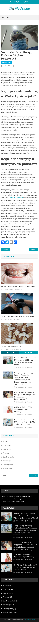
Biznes (5, 441)
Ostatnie (10, 352)
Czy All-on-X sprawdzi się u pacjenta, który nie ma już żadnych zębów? (25, 422)
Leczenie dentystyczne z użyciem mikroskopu (17, 316)
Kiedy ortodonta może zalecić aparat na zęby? (18, 286)
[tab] (10, 352)
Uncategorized (8, 465)
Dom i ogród (7, 445)
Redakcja (17, 66)
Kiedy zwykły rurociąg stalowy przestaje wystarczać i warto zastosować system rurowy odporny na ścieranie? (23, 378)
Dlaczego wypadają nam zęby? (12, 346)
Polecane (29, 352)
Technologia (7, 461)
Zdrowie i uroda (6, 62)
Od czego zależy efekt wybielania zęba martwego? (23, 409)
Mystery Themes (30, 619)
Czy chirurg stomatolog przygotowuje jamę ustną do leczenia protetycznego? (24, 395)
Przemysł (6, 453)
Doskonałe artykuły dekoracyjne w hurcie (7, 249)
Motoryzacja (7, 449)
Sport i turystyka (8, 457)
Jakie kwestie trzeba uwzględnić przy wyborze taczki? (34, 249)
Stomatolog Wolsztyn (16, 197)
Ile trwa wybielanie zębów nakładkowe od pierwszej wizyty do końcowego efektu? (25, 361)
